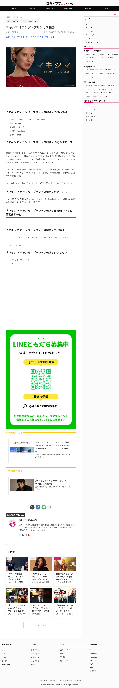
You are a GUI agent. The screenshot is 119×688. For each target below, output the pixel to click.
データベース (68, 8)
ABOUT (88, 106)
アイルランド (89, 85)
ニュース (13, 8)
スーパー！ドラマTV (91, 77)
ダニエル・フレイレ (17, 245)
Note (91, 668)
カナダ (110, 89)
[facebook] (38, 507)
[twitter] (32, 507)
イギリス (104, 85)
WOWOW (88, 73)
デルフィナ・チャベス (39, 237)
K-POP (33, 664)
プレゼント (87, 8)
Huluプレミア (115, 54)
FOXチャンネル (94, 69)
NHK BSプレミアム (111, 69)
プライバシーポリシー (65, 680)
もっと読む (42, 625)
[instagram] (26, 535)
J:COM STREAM (90, 57)
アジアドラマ (50, 8)
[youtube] (29, 535)
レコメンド (31, 8)
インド (94, 89)
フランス (88, 96)
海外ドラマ (64, 650)
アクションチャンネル (98, 73)
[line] (43, 507)
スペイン (97, 92)
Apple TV (95, 54)
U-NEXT (111, 57)
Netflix (104, 57)
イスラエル (111, 85)
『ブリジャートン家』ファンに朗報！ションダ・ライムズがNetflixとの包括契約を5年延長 (40, 579)
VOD (106, 8)
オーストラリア (102, 89)
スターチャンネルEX (90, 61)
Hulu (108, 54)
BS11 (87, 69)
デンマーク (104, 92)
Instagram (93, 657)
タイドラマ (35, 661)
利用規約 (52, 680)
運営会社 (89, 120)
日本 (106, 96)
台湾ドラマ (35, 657)
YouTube (92, 661)
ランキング (90, 35)
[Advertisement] (41, 301)
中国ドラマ (35, 654)
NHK (102, 69)
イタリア (88, 89)
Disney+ (102, 54)
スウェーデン (89, 92)
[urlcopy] (49, 507)
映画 (62, 653)
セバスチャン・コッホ (18, 237)
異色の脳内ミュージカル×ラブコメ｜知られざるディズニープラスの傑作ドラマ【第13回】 (64, 579)
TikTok (91, 664)
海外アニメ (64, 661)
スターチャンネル (111, 73)
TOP (87, 24)
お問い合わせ (90, 116)
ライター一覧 (90, 109)
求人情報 (89, 113)
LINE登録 (92, 671)
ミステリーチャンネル (103, 77)
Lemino (98, 57)
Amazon (88, 54)
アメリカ (97, 85)
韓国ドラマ (35, 650)
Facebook (93, 654)
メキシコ (95, 96)
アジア (34, 644)
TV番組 (63, 657)
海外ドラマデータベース (94, 42)
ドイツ (111, 92)
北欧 (101, 96)
